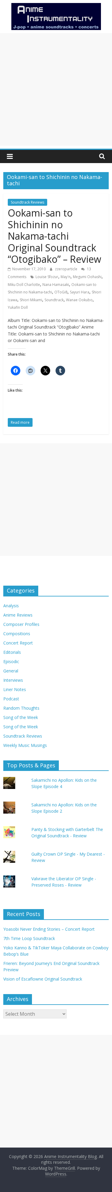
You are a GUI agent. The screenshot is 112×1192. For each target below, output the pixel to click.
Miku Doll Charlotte (24, 284)
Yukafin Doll (18, 307)
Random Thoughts (21, 708)
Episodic (11, 661)
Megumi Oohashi (87, 276)
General (10, 671)
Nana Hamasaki (55, 284)
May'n (65, 276)
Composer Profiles (21, 624)
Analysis (11, 605)
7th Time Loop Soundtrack (29, 938)
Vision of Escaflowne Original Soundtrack (42, 979)
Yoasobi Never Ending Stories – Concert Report (49, 929)
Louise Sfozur (47, 276)
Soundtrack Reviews (27, 202)
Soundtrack (54, 299)
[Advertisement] (56, 89)
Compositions (16, 633)
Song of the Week (20, 717)
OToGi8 (60, 292)
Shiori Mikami (31, 299)
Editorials (12, 652)
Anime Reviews (18, 615)
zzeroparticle (66, 268)
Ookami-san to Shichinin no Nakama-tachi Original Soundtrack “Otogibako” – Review (54, 235)
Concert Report (18, 643)
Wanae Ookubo (79, 299)
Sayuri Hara (79, 292)
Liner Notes (14, 689)
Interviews (13, 680)
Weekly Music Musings (25, 745)
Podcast (11, 699)
